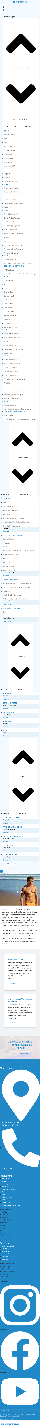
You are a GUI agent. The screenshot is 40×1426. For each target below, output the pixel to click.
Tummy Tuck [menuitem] (6, 1248)
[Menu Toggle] (3, 8)
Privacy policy (5, 1411)
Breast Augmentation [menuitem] (8, 1246)
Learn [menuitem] (3, 1199)
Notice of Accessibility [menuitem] (9, 1189)
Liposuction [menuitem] (5, 1256)
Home (2, 874)
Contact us (6, 1068)
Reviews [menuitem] (4, 1192)
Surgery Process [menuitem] (7, 1197)
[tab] (13, 126)
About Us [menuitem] (5, 1186)
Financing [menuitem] (5, 1184)
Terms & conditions (6, 1419)
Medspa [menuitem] (4, 1181)
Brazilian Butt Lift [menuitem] (7, 1251)
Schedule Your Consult (20, 1054)
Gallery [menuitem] (4, 1194)
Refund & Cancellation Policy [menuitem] (11, 1205)
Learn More (13, 984)
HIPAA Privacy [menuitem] (6, 1202)
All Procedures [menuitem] (6, 1178)
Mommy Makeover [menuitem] (8, 1254)
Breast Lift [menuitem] (5, 1259)
